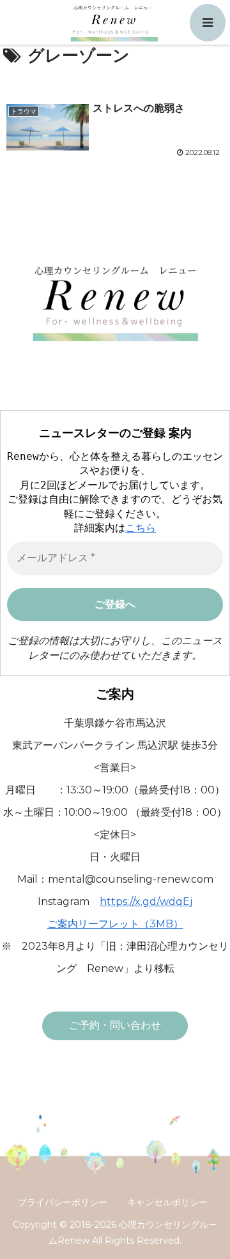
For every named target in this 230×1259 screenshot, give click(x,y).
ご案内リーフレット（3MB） (115, 924)
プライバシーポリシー (62, 1202)
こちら (140, 528)
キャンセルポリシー (167, 1202)
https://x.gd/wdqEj (146, 901)
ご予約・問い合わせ (115, 1025)
